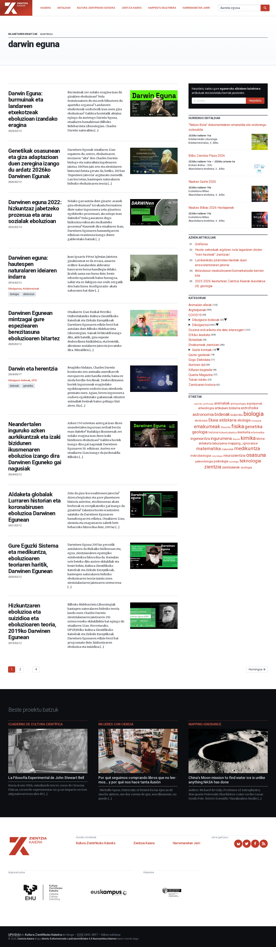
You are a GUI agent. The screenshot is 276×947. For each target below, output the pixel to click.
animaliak (222, 403)
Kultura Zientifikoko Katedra (95, 843)
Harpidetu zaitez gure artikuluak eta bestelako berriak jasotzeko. (226, 90)
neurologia (217, 456)
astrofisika (249, 408)
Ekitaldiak (195, 340)
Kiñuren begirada (200, 370)
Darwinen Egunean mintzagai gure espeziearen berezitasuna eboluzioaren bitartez (34, 326)
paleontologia (204, 461)
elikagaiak (256, 421)
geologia (200, 432)
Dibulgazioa (15, 288)
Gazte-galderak (199, 355)
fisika (237, 426)
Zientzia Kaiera (144, 843)
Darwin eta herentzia (32, 368)
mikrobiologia (200, 456)
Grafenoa (201, 244)
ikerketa (243, 432)
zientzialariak (231, 467)
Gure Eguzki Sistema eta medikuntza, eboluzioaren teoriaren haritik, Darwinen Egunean (33, 558)
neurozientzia (234, 455)
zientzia (212, 467)
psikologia (221, 461)
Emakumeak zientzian (204, 345)
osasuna (256, 455)
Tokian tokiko (198, 380)
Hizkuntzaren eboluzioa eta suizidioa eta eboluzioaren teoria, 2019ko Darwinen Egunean (32, 621)
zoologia (246, 467)
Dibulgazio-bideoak (19, 380)
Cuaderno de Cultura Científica (35, 724)
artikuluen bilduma (227, 408)
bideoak (14, 385)
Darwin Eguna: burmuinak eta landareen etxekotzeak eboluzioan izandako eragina (33, 109)
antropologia (238, 403)
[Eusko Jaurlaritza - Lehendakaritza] (171, 893)
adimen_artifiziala (204, 403)
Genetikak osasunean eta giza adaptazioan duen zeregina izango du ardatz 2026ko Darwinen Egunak (34, 163)
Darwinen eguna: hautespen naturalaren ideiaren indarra (32, 267)
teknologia (250, 461)
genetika (28, 385)
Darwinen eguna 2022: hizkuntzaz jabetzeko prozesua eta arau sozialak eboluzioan (35, 212)
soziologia (234, 461)
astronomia (203, 414)
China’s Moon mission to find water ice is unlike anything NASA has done (227, 780)
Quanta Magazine (201, 375)
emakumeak (207, 426)
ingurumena (221, 438)
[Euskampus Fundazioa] (109, 892)
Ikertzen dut (197, 365)
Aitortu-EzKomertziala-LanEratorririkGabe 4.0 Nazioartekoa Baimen (79, 938)
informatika (257, 432)
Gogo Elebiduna (199, 360)
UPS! (34, 380)
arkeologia (206, 408)
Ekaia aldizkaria (222, 420)
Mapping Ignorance (205, 724)
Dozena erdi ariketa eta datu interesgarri (216, 330)
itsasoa (236, 439)
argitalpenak (254, 403)
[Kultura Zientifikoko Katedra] (44, 893)
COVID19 (195, 315)
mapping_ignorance (243, 443)
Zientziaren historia (202, 385)
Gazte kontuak (202, 350)
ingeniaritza (200, 438)
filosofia (226, 427)
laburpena (219, 443)
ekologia (244, 420)
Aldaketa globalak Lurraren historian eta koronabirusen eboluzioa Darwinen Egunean (34, 507)
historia (213, 432)
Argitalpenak (197, 310)
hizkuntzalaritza (228, 432)
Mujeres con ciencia (115, 724)
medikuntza (247, 448)
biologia (14, 294)
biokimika (237, 414)
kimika (248, 438)
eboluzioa (28, 294)
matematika (208, 448)
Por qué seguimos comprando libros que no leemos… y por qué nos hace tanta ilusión (137, 780)
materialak (227, 449)
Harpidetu (255, 100)
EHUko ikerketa (199, 335)
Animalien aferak (200, 305)
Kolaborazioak (31, 288)
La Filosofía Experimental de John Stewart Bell (46, 778)
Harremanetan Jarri (186, 843)
